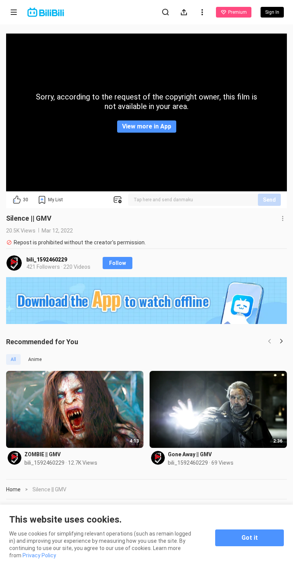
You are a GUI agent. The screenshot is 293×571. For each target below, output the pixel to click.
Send (269, 200)
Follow (117, 263)
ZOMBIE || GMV (42, 454)
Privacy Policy (39, 555)
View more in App (146, 126)
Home (13, 489)
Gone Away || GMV (190, 454)
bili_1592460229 (46, 260)
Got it (249, 537)
